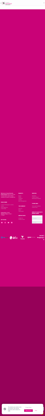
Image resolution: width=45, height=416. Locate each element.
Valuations (34, 195)
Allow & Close (28, 410)
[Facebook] (2, 223)
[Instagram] (5, 223)
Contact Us (20, 218)
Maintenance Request (36, 198)
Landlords (20, 198)
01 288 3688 (3, 208)
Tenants (20, 199)
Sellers (19, 197)
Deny (36, 410)
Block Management (22, 201)
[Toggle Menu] (44, 2)
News (19, 210)
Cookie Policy (35, 207)
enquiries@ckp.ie (4, 207)
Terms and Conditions (36, 206)
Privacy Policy (28, 407)
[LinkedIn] (12, 223)
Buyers (19, 195)
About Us (20, 208)
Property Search (35, 197)
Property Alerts (21, 219)
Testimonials (21, 211)
